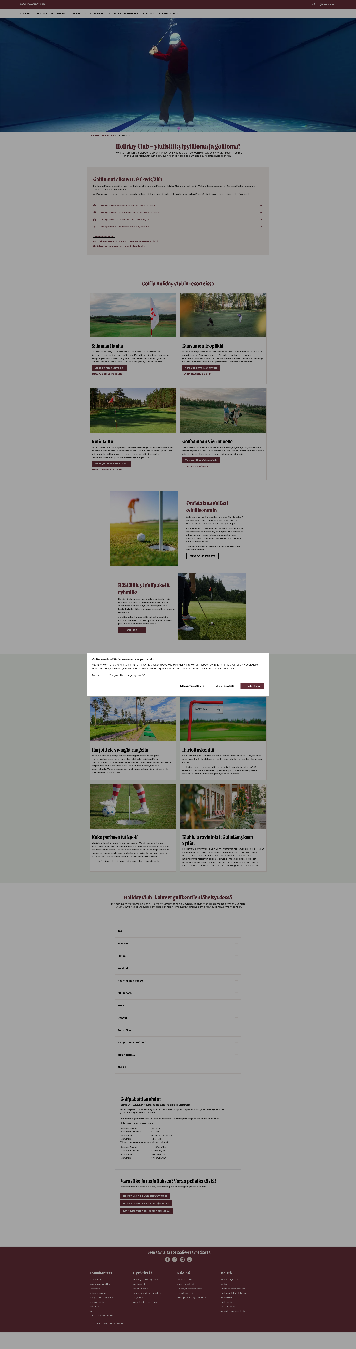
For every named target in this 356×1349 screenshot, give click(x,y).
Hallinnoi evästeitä (224, 686)
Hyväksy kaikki (252, 686)
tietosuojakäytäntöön (133, 675)
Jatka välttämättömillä (192, 686)
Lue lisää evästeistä (224, 668)
